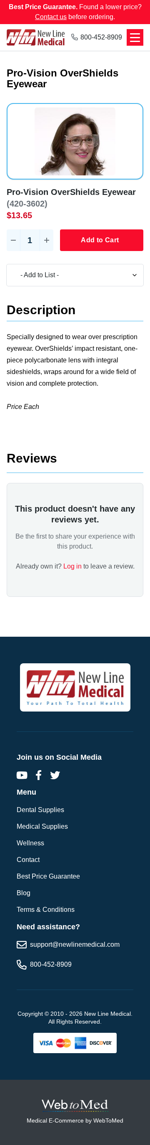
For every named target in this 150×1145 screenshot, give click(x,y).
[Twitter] (55, 775)
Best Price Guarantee (48, 876)
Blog (23, 892)
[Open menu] (135, 37)
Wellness (30, 843)
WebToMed (108, 1120)
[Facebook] (38, 775)
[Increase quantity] (46, 240)
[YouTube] (22, 775)
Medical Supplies (42, 826)
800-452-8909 (101, 37)
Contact (28, 859)
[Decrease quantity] (13, 240)
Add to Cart (100, 240)
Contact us (51, 16)
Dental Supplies (40, 809)
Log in (72, 566)
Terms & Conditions (46, 909)
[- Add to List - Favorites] (75, 275)
